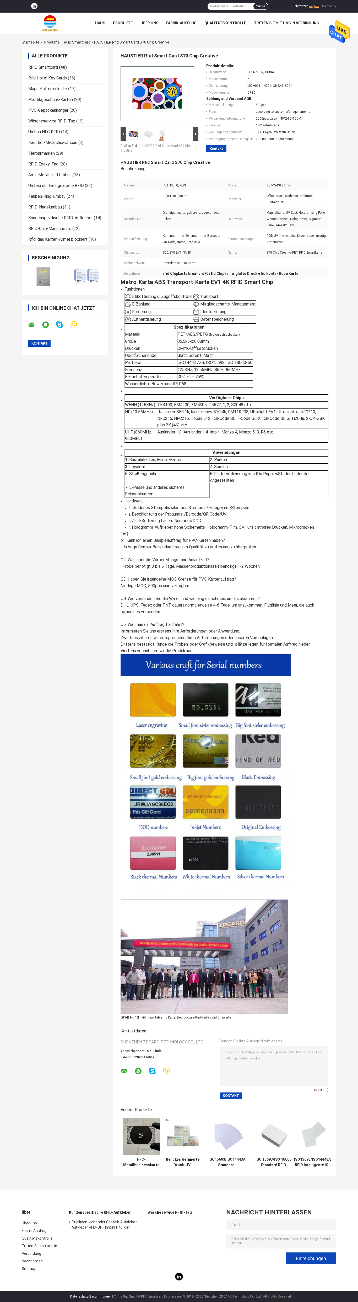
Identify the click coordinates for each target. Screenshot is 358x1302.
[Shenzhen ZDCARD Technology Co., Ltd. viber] (77, 325)
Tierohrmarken (41, 153)
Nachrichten (32, 1261)
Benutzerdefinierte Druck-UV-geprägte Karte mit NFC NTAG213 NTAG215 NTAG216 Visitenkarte (182, 1162)
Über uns (149, 23)
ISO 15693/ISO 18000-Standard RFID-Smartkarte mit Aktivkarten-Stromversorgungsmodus (274, 1162)
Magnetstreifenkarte (47, 88)
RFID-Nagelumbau (45, 207)
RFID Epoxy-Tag (43, 164)
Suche (260, 6)
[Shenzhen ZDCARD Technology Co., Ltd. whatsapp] (48, 325)
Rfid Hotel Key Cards (47, 78)
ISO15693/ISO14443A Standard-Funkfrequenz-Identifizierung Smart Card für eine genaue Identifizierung (227, 1162)
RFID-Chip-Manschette (49, 228)
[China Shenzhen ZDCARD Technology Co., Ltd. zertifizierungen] (43, 276)
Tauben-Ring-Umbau (47, 196)
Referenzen (300, 6)
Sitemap (29, 1269)
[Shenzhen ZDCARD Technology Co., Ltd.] (50, 23)
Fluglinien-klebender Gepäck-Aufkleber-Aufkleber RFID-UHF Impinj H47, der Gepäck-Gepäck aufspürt (105, 1225)
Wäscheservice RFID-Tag (51, 121)
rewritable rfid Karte (161, 1017)
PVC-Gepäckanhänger (48, 110)
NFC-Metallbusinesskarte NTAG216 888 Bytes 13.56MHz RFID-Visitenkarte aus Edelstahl (141, 1162)
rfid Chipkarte (221, 1017)
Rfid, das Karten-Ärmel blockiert (58, 239)
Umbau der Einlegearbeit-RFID (56, 185)
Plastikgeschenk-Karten (50, 99)
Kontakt (216, 149)
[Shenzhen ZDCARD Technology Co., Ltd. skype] (62, 325)
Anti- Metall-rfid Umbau (50, 174)
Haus (100, 23)
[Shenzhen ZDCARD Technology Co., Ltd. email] (34, 325)
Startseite (30, 42)
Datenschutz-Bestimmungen (90, 1296)
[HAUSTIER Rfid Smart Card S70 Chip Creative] (157, 95)
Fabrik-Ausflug (181, 23)
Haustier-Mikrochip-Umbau (52, 142)
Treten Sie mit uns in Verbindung (286, 23)
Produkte (123, 23)
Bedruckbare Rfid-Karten (194, 1017)
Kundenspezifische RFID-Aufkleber (60, 217)
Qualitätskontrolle (225, 23)
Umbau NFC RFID (44, 131)
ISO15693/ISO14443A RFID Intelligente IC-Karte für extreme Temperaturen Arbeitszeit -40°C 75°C (312, 1162)
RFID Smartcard (77, 42)
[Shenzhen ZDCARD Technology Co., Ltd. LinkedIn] (34, 6)
